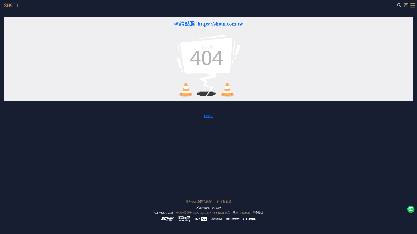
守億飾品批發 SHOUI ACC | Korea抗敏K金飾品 (203, 212)
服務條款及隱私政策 (199, 201)
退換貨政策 (224, 201)
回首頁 (208, 116)
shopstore (245, 212)
